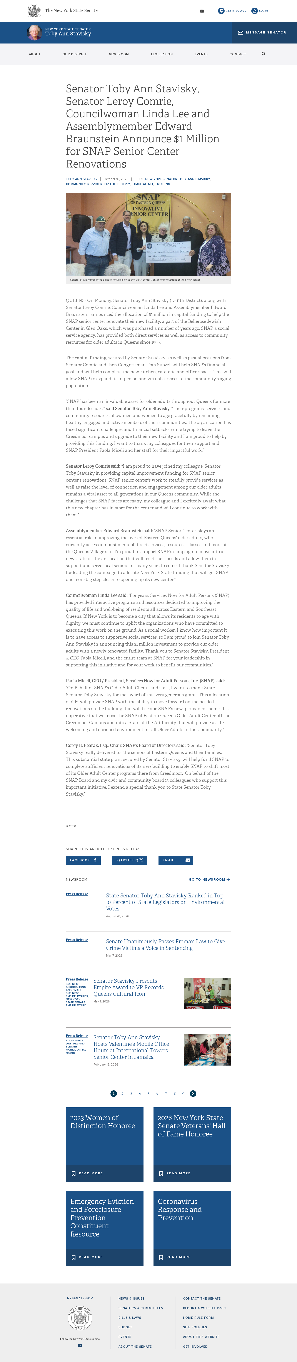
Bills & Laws (129, 1317)
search (263, 54)
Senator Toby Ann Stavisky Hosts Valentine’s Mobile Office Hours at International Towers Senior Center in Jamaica (131, 1047)
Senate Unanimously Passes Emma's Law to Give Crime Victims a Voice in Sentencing (165, 944)
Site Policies (195, 1327)
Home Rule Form (198, 1317)
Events (201, 54)
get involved (236, 11)
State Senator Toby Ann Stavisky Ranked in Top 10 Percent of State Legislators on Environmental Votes (165, 902)
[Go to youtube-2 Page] (80, 1345)
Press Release (77, 894)
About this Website (201, 1337)
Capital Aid (143, 184)
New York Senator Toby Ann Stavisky (177, 179)
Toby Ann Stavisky (68, 34)
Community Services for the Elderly (98, 184)
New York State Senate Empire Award (76, 1002)
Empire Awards (77, 996)
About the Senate (135, 1346)
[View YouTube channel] (202, 11)
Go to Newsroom (207, 879)
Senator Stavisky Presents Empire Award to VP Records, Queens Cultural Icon (129, 987)
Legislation (162, 54)
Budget (125, 1327)
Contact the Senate (202, 1298)
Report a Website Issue (205, 1308)
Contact (238, 54)
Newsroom (119, 54)
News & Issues (131, 1298)
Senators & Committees (140, 1308)
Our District (75, 54)
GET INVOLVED (195, 1346)
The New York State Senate (71, 11)
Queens (163, 184)
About (35, 54)
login (263, 11)
